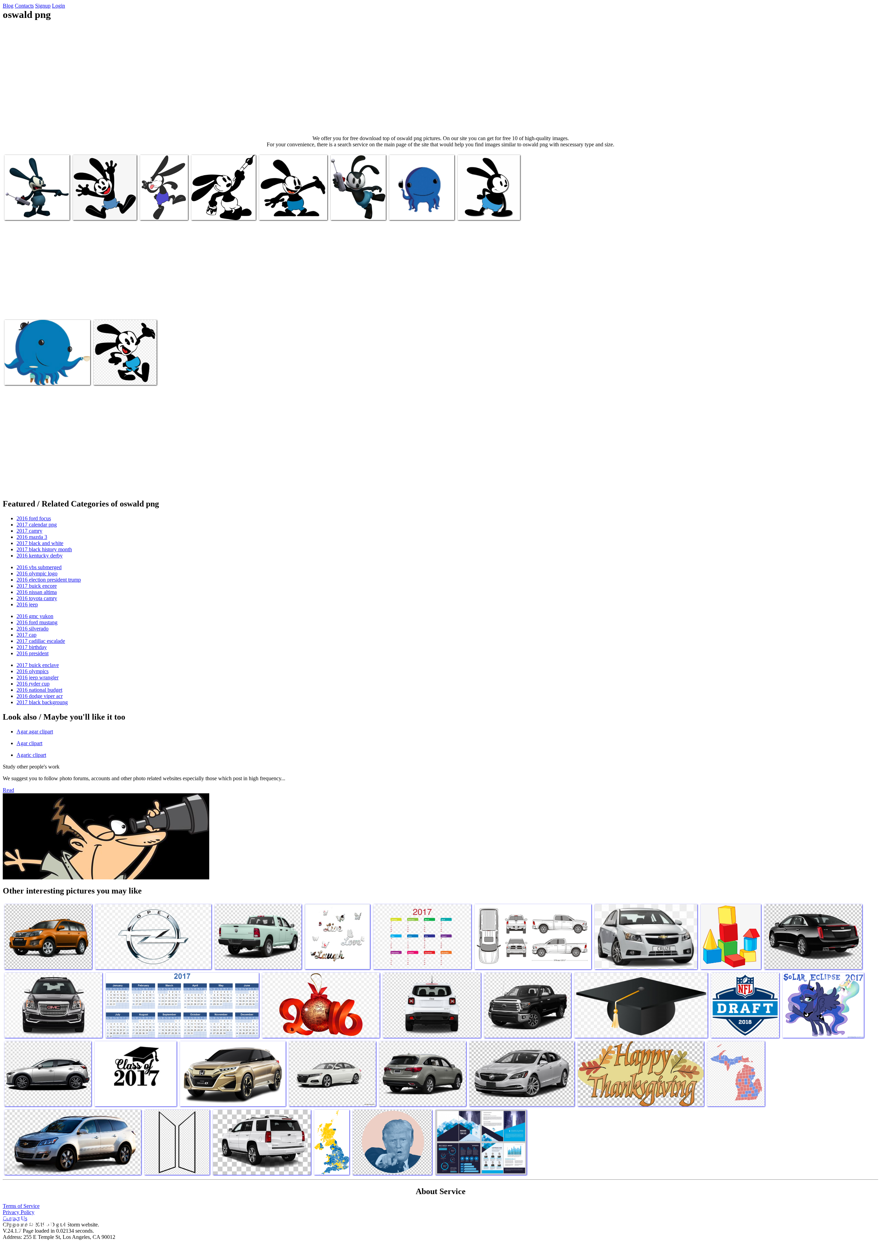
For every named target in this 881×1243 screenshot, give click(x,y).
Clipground (34, 1222)
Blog (8, 6)
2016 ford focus (34, 518)
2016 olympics (33, 671)
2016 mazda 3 (32, 537)
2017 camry (29, 531)
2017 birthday (32, 647)
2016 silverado (33, 628)
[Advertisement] (440, 78)
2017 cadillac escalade (41, 641)
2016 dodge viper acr (40, 696)
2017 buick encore (37, 586)
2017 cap (26, 635)
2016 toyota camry (37, 598)
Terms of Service (21, 1206)
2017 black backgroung (42, 702)
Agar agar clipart (35, 731)
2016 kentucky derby (40, 555)
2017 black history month (44, 549)
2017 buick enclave (38, 665)
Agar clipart (29, 743)
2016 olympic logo (37, 573)
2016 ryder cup (33, 684)
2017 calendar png (37, 525)
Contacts (24, 6)
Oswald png (17, 210)
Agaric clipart (31, 755)
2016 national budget (39, 690)
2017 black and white (40, 543)
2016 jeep (27, 604)
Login (58, 6)
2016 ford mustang (37, 622)
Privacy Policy (18, 1212)
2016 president (33, 653)
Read (8, 790)
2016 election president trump (49, 580)
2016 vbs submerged (39, 567)
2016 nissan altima (37, 592)
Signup (43, 6)
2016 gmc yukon (35, 616)
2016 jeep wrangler (38, 677)
